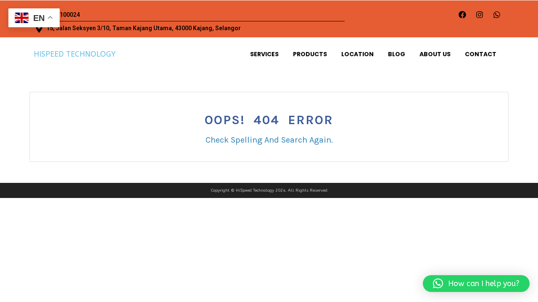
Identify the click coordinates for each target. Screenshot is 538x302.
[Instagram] (479, 14)
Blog (396, 54)
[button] (476, 283)
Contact (480, 54)
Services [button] (264, 54)
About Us (435, 54)
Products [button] (310, 54)
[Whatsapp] (496, 14)
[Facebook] (462, 14)
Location (357, 54)
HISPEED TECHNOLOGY (75, 54)
